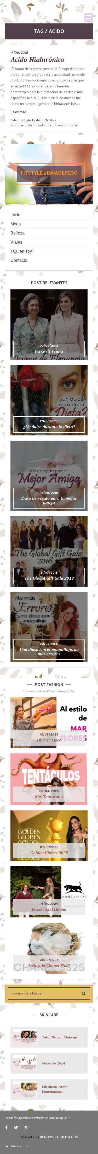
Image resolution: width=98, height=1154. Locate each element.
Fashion (37, 120)
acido (14, 125)
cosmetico (27, 125)
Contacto (18, 260)
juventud (61, 125)
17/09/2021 (19, 52)
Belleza (17, 233)
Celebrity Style (20, 120)
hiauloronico (45, 125)
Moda (15, 224)
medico (74, 125)
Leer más (18, 112)
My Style (50, 120)
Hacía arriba (19, 1146)
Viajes (16, 242)
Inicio (15, 215)
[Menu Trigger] (88, 17)
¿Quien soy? (22, 251)
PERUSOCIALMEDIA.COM (59, 1137)
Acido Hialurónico (37, 59)
